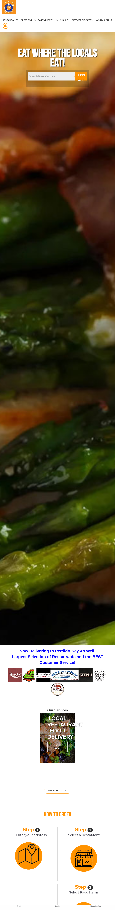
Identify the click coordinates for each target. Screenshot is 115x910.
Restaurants (10, 20)
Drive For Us (28, 20)
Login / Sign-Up (103, 20)
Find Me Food (81, 77)
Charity (64, 20)
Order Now (57, 747)
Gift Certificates (82, 20)
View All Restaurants (57, 790)
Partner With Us (48, 20)
